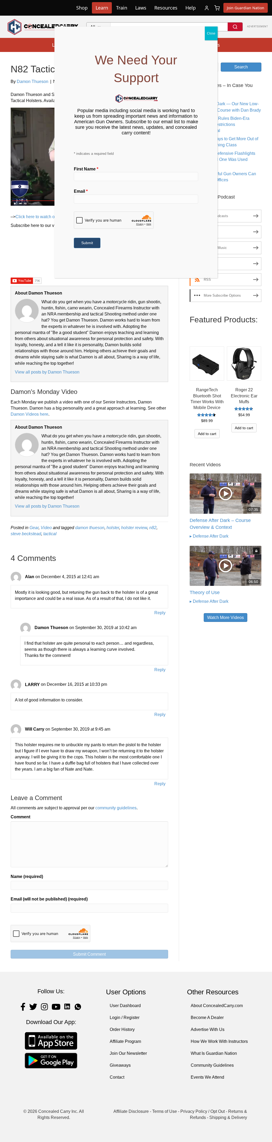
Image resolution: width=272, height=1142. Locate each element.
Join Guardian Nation (245, 7)
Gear (34, 527)
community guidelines (116, 808)
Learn (102, 8)
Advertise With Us (207, 1029)
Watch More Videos (225, 617)
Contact (117, 1077)
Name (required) (27, 876)
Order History (122, 1029)
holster (113, 527)
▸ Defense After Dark (209, 536)
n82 (152, 527)
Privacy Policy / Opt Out (202, 1111)
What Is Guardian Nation (214, 1053)
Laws (140, 8)
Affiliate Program (125, 1041)
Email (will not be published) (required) (49, 899)
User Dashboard (125, 1005)
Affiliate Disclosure (131, 1111)
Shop (82, 8)
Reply (159, 612)
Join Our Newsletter (128, 1053)
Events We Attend (207, 1077)
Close (211, 33)
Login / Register (124, 1017)
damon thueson (89, 527)
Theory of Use (205, 592)
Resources (165, 8)
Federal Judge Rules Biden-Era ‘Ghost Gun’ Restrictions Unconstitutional (219, 124)
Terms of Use (164, 1111)
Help (190, 8)
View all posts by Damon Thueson (47, 372)
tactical (50, 534)
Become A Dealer (207, 1017)
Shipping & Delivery (228, 1117)
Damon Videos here (29, 414)
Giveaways (120, 1065)
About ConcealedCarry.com (217, 1005)
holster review (134, 527)
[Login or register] (207, 8)
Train (121, 8)
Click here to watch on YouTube (45, 216)
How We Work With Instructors (219, 1041)
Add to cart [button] (207, 434)
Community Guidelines (212, 1065)
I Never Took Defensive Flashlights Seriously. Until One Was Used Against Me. (222, 159)
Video (46, 527)
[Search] (235, 27)
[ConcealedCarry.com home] (43, 26)
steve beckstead (26, 534)
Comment (20, 817)
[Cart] (217, 8)
